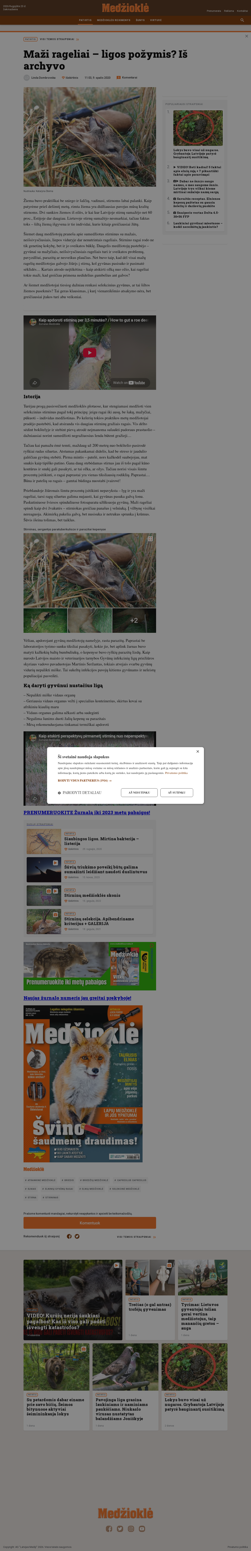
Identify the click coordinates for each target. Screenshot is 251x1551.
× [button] (197, 751)
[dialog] (125, 775)
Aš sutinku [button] (177, 793)
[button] (125, 780)
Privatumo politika (176, 773)
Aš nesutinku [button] (139, 793)
